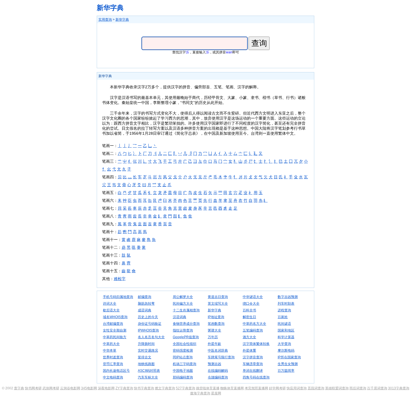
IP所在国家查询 (289, 357)
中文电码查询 (113, 377)
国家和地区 (286, 330)
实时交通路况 (148, 350)
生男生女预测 (288, 364)
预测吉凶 (214, 364)
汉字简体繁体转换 (256, 344)
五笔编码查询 (253, 330)
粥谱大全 (214, 330)
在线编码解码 (218, 371)
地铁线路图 (146, 364)
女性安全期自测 (114, 330)
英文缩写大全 (218, 303)
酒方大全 (249, 337)
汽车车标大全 (148, 377)
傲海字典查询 (200, 393)
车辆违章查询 (253, 364)
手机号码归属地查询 (118, 297)
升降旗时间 (146, 344)
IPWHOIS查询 (148, 330)
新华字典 (110, 7)
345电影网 (89, 388)
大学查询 (284, 344)
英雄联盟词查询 (337, 388)
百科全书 (249, 310)
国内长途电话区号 (116, 371)
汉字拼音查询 (253, 357)
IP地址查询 (216, 317)
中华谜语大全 (253, 297)
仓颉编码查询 (218, 377)
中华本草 (109, 350)
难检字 (120, 278)
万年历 (213, 337)
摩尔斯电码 (286, 350)
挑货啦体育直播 (207, 388)
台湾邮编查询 (113, 324)
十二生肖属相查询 (186, 310)
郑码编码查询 (183, 377)
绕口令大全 (251, 303)
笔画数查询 (216, 324)
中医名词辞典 (218, 350)
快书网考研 (33, 388)
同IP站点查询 (183, 357)
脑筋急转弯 (146, 303)
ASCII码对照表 (149, 371)
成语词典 (144, 310)
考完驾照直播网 (256, 388)
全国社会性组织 (184, 344)
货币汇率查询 (113, 364)
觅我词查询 (316, 388)
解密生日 (249, 317)
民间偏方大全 (183, 303)
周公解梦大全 (183, 297)
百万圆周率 (286, 371)
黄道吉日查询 (218, 297)
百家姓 (283, 317)
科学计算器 (286, 337)
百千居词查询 (377, 388)
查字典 (19, 388)
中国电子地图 (183, 371)
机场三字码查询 (184, 364)
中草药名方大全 (254, 324)
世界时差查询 (113, 357)
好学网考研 (277, 388)
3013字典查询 (398, 388)
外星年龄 (214, 344)
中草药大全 (111, 344)
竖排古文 (144, 357)
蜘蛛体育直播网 (232, 388)
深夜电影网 (106, 388)
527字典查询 (185, 388)
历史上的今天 (148, 317)
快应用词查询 (297, 388)
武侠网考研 (50, 388)
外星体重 (249, 350)
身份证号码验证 (149, 324)
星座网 (216, 393)
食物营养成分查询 (186, 324)
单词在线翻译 (253, 371)
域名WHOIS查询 (115, 317)
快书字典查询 (144, 388)
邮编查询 (144, 297)
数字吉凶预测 (288, 297)
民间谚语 (284, 324)
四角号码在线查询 (256, 377)
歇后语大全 (111, 310)
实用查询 (105, 20)
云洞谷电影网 (70, 388)
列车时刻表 (286, 303)
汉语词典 (179, 317)
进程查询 (284, 310)
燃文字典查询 (165, 388)
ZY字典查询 (124, 388)
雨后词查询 (357, 388)
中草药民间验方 (114, 337)
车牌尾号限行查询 (221, 357)
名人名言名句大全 (151, 337)
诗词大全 (109, 303)
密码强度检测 (183, 350)
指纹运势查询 (183, 330)
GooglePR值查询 (186, 337)
